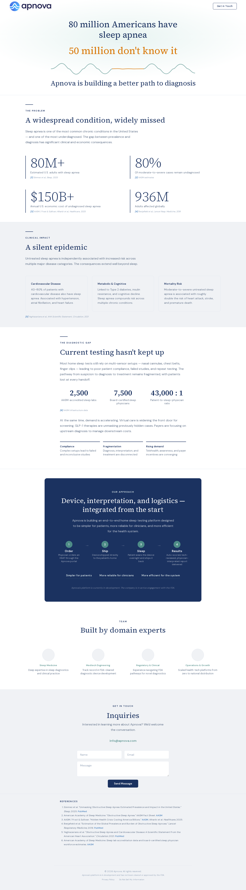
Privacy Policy (108, 879)
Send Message (123, 783)
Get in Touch (225, 6)
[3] (31, 211)
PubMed (82, 811)
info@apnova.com (123, 741)
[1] (31, 177)
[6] (61, 410)
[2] (136, 177)
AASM (159, 815)
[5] (26, 316)
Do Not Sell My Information (131, 879)
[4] (136, 211)
